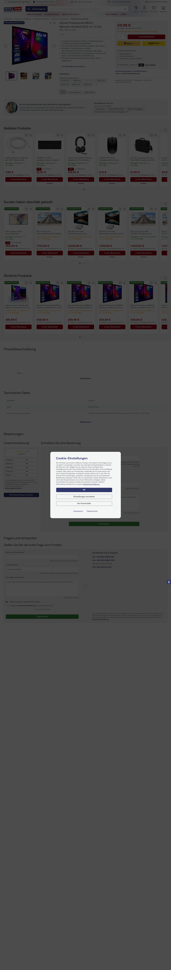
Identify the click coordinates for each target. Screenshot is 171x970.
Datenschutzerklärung (91, 484)
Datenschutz (92, 511)
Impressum (78, 511)
